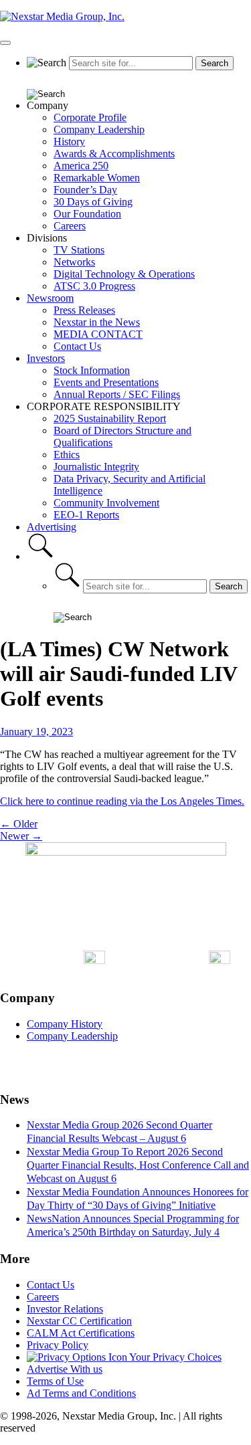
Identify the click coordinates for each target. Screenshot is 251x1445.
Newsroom (50, 298)
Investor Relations (65, 1309)
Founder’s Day (85, 189)
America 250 (81, 165)
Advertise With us (64, 1369)
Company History (64, 1024)
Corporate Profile (90, 117)
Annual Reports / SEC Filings (117, 394)
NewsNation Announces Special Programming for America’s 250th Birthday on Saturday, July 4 (133, 1225)
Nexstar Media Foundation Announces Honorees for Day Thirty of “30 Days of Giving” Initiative (137, 1198)
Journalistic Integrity (96, 466)
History (69, 141)
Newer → (21, 836)
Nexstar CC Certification (79, 1321)
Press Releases (84, 310)
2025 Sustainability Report (110, 418)
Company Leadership (99, 129)
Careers (70, 225)
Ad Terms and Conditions (81, 1393)
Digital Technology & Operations (124, 274)
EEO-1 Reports (86, 514)
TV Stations (79, 250)
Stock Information (92, 370)
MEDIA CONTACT (98, 334)
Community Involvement (106, 502)
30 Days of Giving (93, 201)
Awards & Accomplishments (114, 153)
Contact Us (77, 346)
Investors (46, 358)
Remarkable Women (97, 177)
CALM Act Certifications (81, 1333)
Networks (74, 262)
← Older (18, 824)
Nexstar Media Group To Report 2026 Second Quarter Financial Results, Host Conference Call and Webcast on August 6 (138, 1165)
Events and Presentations (106, 382)
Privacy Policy (57, 1345)
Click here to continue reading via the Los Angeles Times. (122, 801)
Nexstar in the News (97, 322)
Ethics (67, 454)
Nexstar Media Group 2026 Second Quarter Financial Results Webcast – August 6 (119, 1131)
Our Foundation (87, 213)
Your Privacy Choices (174, 1357)
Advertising (51, 527)
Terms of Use (55, 1381)
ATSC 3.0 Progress (94, 286)
